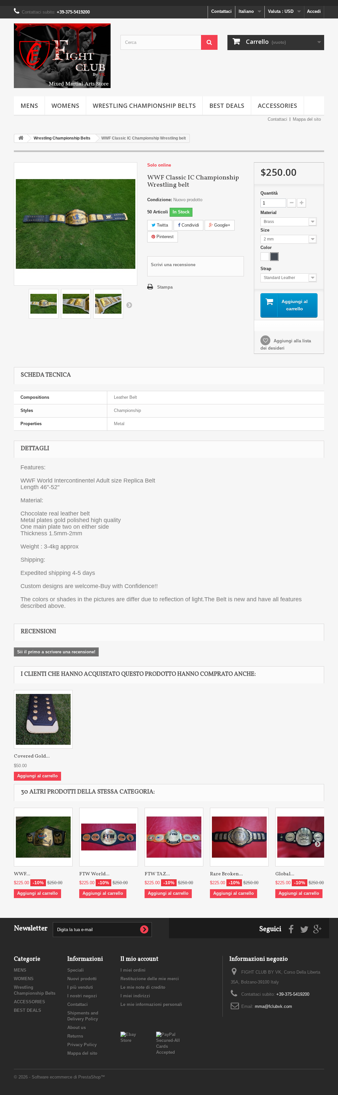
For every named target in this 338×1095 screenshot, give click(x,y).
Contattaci (221, 11)
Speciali (75, 970)
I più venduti (80, 987)
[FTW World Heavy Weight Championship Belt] (108, 837)
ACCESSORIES (277, 106)
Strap (266, 268)
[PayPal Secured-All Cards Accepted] (169, 1043)
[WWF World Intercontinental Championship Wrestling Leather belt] (43, 303)
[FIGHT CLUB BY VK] (62, 55)
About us (76, 1027)
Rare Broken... (226, 874)
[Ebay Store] (133, 1037)
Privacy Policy (82, 1044)
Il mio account (139, 959)
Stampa (165, 287)
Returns (75, 1036)
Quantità (269, 193)
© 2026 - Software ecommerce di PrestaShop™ (59, 1077)
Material (269, 212)
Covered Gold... (32, 756)
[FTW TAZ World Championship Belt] (174, 837)
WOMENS (65, 106)
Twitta (161, 225)
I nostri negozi (82, 995)
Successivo (129, 304)
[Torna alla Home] (21, 138)
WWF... (22, 874)
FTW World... (94, 874)
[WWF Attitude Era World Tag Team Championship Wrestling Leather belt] (43, 837)
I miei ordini (133, 970)
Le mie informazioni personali (151, 1004)
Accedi (314, 11)
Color (266, 247)
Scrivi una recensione (173, 264)
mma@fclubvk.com (273, 1006)
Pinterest (164, 236)
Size (265, 230)
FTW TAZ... (157, 874)
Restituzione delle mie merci (149, 978)
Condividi (189, 225)
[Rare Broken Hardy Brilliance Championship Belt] (239, 837)
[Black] (274, 256)
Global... (284, 874)
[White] (264, 256)
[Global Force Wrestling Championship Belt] (304, 837)
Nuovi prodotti (82, 978)
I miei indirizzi (135, 995)
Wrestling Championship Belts (144, 106)
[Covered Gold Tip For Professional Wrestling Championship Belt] (43, 719)
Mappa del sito (307, 119)
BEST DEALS (226, 106)
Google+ (221, 225)
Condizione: (159, 199)
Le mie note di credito (142, 987)
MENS (29, 106)
